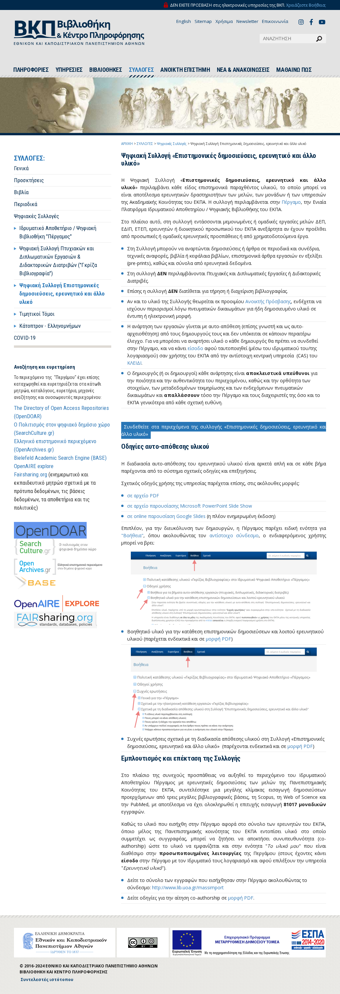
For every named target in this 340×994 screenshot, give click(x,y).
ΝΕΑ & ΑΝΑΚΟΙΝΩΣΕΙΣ (243, 69)
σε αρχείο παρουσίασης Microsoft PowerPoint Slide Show (189, 506)
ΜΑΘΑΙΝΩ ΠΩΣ (294, 69)
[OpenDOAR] (50, 530)
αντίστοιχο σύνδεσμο (234, 535)
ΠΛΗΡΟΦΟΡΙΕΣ (31, 69)
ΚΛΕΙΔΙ (134, 363)
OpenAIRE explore (33, 466)
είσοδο (195, 348)
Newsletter (247, 21)
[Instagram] (302, 22)
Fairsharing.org (30, 474)
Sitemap (203, 21)
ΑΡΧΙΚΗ (127, 143)
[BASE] (35, 583)
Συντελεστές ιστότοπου (47, 979)
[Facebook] (313, 22)
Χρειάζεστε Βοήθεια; (306, 5)
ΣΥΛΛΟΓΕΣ (141, 69)
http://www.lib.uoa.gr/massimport (188, 887)
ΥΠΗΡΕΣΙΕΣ (69, 69)
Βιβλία (21, 192)
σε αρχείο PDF (143, 495)
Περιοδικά (25, 204)
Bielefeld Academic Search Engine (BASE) (60, 457)
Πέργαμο (291, 202)
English (183, 21)
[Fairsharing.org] (55, 620)
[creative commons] (143, 942)
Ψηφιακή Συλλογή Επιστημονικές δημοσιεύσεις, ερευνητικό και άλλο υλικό (62, 293)
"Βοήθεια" (132, 535)
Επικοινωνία (275, 21)
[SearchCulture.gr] (55, 547)
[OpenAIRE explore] (56, 603)
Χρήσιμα (224, 21)
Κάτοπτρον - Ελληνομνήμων (50, 325)
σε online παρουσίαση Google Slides (166, 516)
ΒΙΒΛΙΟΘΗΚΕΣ (105, 69)
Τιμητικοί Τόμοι (36, 314)
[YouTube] (322, 22)
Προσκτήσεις (29, 180)
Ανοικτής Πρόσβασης (268, 301)
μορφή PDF (218, 639)
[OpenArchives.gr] (58, 567)
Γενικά (21, 168)
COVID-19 (25, 337)
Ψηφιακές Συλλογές (36, 216)
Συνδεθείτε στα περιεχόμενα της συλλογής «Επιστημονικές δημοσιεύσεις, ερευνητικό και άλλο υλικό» (223, 430)
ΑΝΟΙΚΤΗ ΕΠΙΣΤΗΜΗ (185, 69)
